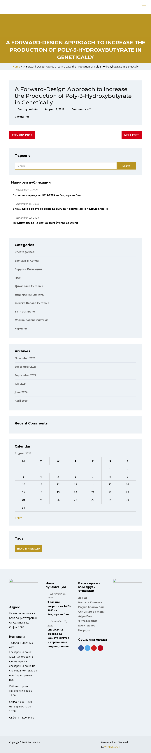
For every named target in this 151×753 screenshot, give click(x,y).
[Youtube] (94, 648)
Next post (131, 135)
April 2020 (21, 400)
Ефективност (87, 625)
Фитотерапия (87, 621)
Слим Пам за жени (91, 611)
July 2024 (20, 383)
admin (33, 109)
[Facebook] (81, 648)
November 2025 (25, 358)
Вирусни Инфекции (28, 548)
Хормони (21, 328)
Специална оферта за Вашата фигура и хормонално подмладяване (60, 208)
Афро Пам (85, 616)
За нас (82, 598)
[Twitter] (87, 648)
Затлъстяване (25, 311)
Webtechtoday (112, 747)
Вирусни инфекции (28, 269)
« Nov (18, 517)
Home (16, 66)
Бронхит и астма (27, 260)
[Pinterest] (100, 648)
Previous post (22, 135)
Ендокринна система (30, 294)
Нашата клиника (90, 602)
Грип (18, 277)
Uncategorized (24, 252)
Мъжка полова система (31, 320)
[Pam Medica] (3, 5)
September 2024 (25, 375)
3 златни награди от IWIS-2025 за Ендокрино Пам (47, 195)
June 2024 (21, 392)
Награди (84, 630)
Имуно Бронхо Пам (91, 607)
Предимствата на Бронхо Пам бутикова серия (45, 222)
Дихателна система (29, 286)
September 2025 (25, 366)
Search (126, 165)
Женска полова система (32, 303)
